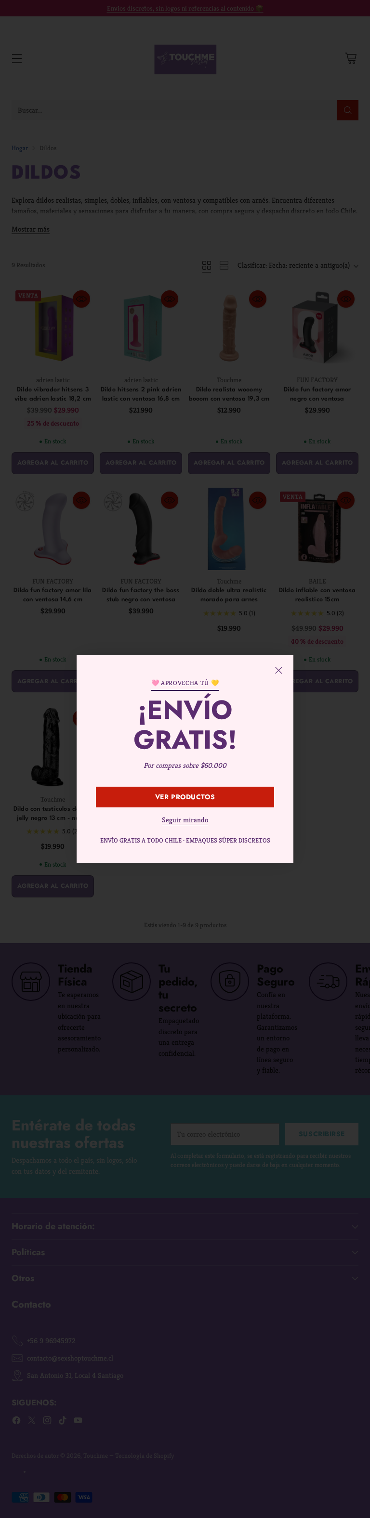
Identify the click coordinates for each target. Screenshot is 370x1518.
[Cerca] (278, 670)
